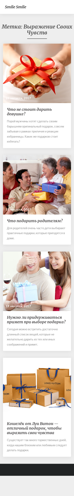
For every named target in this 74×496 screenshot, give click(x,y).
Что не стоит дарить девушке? (29, 111)
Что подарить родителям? (35, 220)
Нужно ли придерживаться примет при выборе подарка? (36, 319)
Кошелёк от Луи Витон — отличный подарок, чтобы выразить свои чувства (34, 428)
